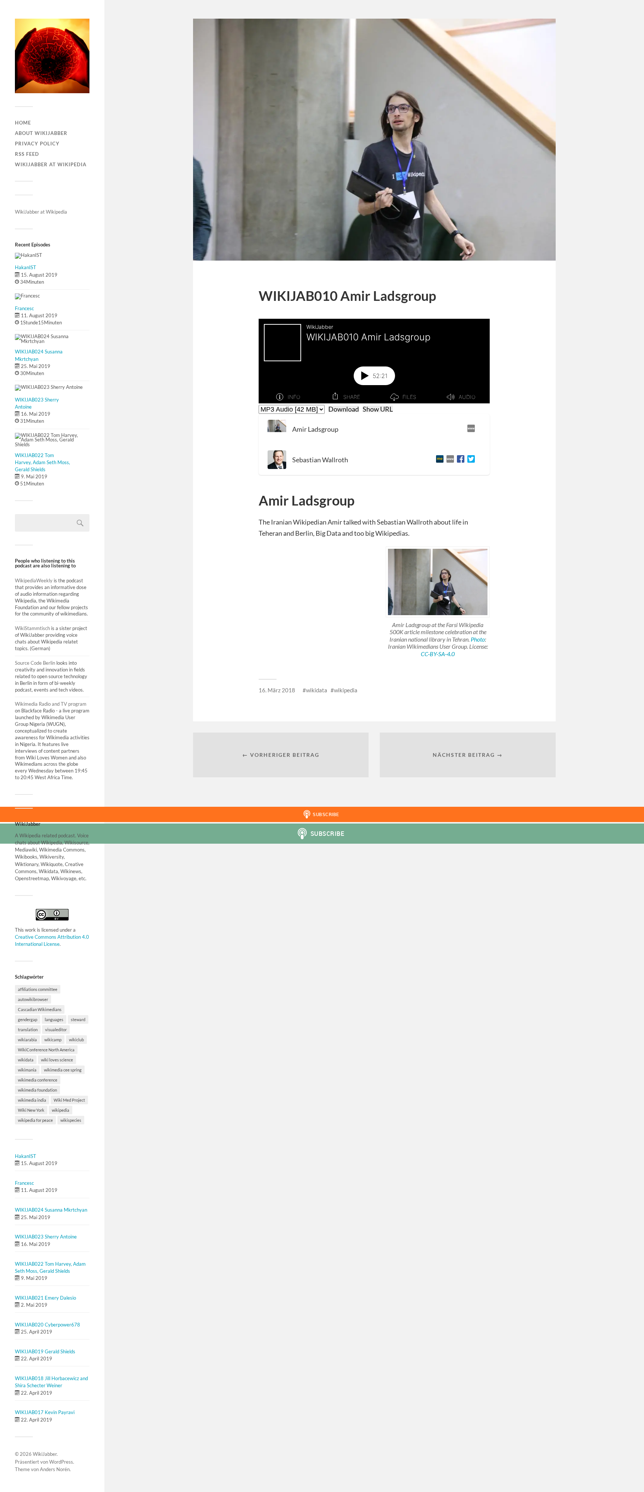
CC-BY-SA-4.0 (438, 653)
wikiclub (76, 1039)
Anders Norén (55, 1469)
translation (28, 1029)
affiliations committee (37, 989)
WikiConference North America (46, 1049)
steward (78, 1019)
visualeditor (56, 1029)
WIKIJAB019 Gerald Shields (45, 1351)
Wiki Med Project (69, 1100)
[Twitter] (469, 459)
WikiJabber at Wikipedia (50, 164)
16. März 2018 (277, 690)
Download (343, 409)
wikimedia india (32, 1100)
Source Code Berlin (35, 663)
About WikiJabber (41, 133)
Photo (478, 639)
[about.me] (438, 459)
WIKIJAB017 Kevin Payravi (45, 1412)
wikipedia (60, 1110)
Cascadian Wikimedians (39, 1009)
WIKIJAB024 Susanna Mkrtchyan (51, 1210)
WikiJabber (45, 1454)
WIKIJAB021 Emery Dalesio (45, 1298)
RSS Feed (27, 154)
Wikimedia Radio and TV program (50, 704)
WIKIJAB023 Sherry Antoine (46, 1237)
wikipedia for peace (35, 1120)
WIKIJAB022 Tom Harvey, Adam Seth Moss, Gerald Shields (42, 462)
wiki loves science (57, 1059)
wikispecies (70, 1120)
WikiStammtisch (32, 628)
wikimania (27, 1069)
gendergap (27, 1019)
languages (54, 1019)
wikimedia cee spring (63, 1069)
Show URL (378, 409)
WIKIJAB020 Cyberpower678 (47, 1325)
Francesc (24, 308)
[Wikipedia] (448, 459)
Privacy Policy (37, 144)
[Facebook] (459, 459)
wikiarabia (27, 1039)
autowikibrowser (33, 999)
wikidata (26, 1059)
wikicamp (52, 1039)
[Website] (469, 429)
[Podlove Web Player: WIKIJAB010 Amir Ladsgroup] (374, 361)
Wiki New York (31, 1110)
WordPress (61, 1462)
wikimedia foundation (37, 1089)
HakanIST (25, 267)
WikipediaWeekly (34, 580)
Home (23, 123)
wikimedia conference (37, 1079)
